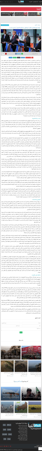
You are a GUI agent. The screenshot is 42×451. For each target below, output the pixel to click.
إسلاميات (9, 429)
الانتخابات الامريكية (28, 57)
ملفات (5, 439)
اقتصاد (4, 429)
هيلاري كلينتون (23, 57)
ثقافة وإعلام (5, 434)
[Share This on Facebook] (16, 53)
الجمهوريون (18, 57)
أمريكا (32, 57)
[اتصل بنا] (12, 1)
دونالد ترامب (10, 57)
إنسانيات (9, 434)
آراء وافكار (9, 425)
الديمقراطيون (14, 57)
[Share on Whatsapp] (22, 53)
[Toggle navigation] (40, 4)
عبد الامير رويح (18, 381)
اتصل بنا (30, 1)
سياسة (39, 25)
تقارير (36, 25)
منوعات (9, 439)
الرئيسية (40, 1)
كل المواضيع (35, 1)
